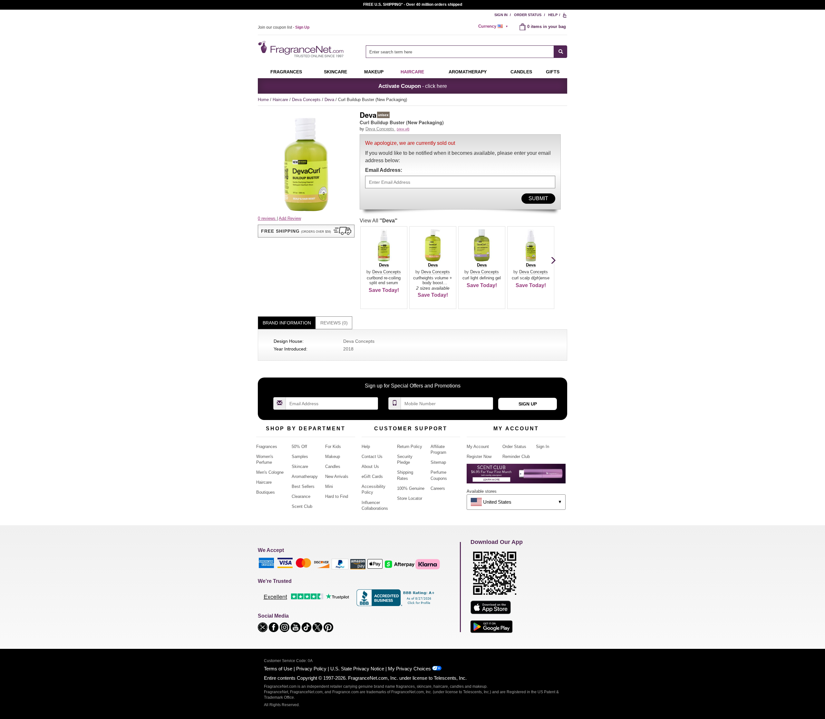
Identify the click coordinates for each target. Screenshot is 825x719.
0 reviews (267, 218)
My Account (478, 446)
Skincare (335, 71)
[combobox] (466, 51)
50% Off (299, 446)
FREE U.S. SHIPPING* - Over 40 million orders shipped (412, 4)
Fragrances (286, 71)
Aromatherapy (305, 476)
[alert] (494, 26)
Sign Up (528, 403)
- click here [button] (412, 86)
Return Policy (409, 446)
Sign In (501, 15)
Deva (330, 99)
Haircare (412, 71)
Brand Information (287, 322)
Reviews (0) (334, 322)
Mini (329, 486)
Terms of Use (278, 668)
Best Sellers (303, 486)
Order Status (527, 15)
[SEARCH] (560, 51)
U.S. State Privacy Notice (357, 668)
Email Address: (383, 170)
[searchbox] (460, 51)
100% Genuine (410, 488)
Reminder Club (516, 456)
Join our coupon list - (283, 27)
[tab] (286, 323)
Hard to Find (336, 496)
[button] (306, 231)
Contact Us (372, 456)
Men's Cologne (270, 472)
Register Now (479, 456)
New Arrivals (336, 476)
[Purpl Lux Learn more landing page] (516, 475)
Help (553, 15)
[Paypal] (340, 563)
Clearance (301, 496)
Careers (438, 488)
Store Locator (409, 498)
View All (378, 220)
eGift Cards (372, 476)
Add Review (290, 218)
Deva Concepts (307, 99)
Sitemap (438, 462)
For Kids (333, 446)
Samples (300, 456)
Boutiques (265, 492)
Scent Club (302, 506)
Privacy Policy (311, 668)
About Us (370, 466)
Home (263, 99)
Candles (332, 466)
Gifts (552, 71)
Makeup (373, 71)
